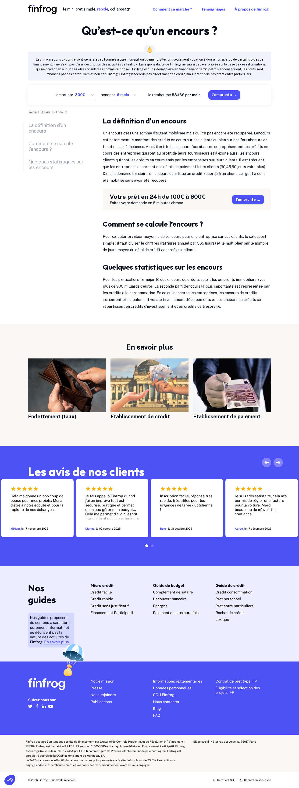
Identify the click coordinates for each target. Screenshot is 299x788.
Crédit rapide (102, 599)
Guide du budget (169, 585)
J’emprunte (246, 199)
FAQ (156, 715)
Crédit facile (101, 592)
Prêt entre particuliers (235, 606)
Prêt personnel (228, 599)
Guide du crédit (230, 585)
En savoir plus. (57, 642)
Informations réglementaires (177, 681)
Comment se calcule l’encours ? (50, 146)
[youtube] (50, 708)
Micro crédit (102, 585)
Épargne (160, 606)
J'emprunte (222, 95)
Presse (97, 688)
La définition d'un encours (47, 128)
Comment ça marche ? (172, 9)
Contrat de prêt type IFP (236, 681)
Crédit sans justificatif (110, 606)
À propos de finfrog (252, 9)
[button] (9, 780)
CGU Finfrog (163, 695)
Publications (101, 702)
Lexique (222, 619)
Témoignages (213, 9)
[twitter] (30, 708)
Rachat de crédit (230, 613)
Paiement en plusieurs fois (176, 613)
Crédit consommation (234, 592)
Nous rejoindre (103, 695)
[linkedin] (44, 708)
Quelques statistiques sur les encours (55, 164)
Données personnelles (172, 688)
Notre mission (102, 681)
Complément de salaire (173, 592)
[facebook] (37, 708)
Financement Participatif (112, 613)
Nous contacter (166, 702)
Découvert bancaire (170, 599)
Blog (157, 708)
